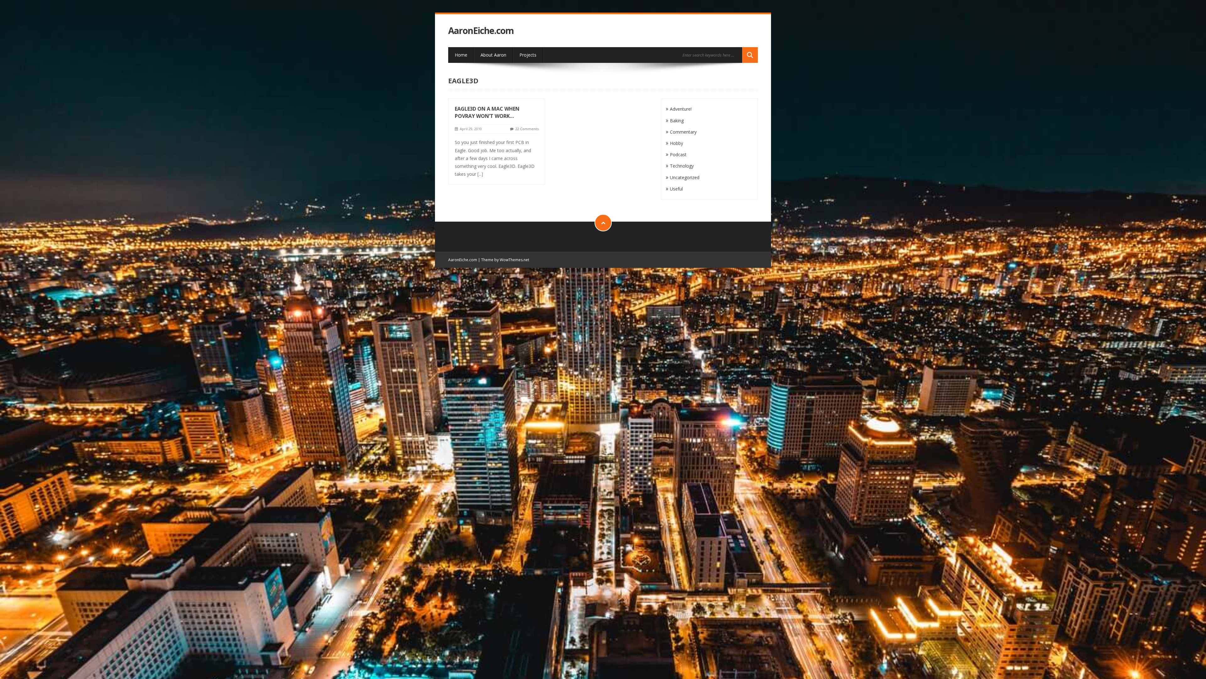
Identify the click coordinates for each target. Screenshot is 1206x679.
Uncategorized (684, 177)
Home (461, 55)
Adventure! (681, 109)
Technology (682, 166)
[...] (480, 174)
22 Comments (527, 128)
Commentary (683, 132)
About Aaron (493, 55)
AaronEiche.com (481, 31)
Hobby (676, 143)
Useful (676, 189)
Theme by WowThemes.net (505, 259)
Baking (677, 121)
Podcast (678, 154)
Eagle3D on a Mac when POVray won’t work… (487, 112)
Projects (527, 55)
